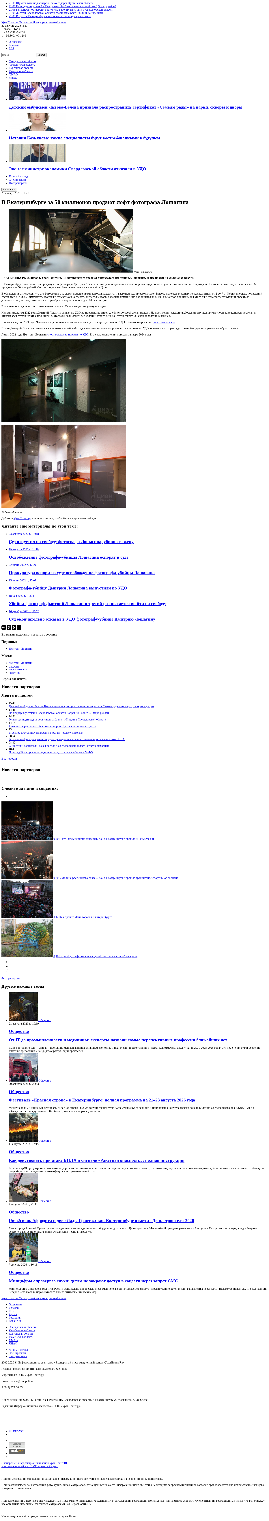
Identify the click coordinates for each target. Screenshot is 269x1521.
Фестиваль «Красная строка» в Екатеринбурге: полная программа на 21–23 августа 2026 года (102, 1100)
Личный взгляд (18, 176)
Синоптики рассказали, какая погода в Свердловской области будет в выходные (59, 745)
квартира (14, 672)
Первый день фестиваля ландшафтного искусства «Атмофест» (98, 956)
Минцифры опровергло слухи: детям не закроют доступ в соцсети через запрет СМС (93, 1281)
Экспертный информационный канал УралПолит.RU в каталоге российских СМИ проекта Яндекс (34, 1464)
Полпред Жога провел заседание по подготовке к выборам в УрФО (51, 752)
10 (57, 956)
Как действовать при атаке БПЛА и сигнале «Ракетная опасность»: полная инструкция (96, 1160)
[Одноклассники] (9, 627)
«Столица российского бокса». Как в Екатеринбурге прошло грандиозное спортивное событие (118, 877)
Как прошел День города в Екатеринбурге (85, 917)
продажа (14, 666)
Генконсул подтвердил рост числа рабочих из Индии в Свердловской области (57, 719)
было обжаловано (164, 322)
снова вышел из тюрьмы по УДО (67, 334)
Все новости (9, 758)
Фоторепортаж (18, 183)
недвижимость (18, 669)
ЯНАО (13, 77)
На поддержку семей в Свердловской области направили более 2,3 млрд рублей (59, 712)
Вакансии (15, 1320)
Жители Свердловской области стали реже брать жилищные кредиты (52, 726)
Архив (13, 1314)
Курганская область (21, 67)
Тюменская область (21, 71)
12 (57, 917)
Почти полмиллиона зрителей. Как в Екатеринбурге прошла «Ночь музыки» (107, 838)
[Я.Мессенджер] (14, 627)
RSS (11, 48)
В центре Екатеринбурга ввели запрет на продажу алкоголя (46, 732)
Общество (44, 1020)
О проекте (15, 41)
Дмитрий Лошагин (21, 648)
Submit (41, 55)
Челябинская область (22, 64)
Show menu (9, 189)
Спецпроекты (17, 179)
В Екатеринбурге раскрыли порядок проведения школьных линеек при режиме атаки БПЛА (67, 739)
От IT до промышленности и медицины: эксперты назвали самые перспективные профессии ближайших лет (118, 1040)
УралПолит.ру (22, 518)
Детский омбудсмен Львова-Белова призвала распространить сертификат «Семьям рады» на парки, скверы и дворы (81, 706)
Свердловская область (22, 61)
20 (57, 838)
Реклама (14, 45)
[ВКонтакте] (3, 627)
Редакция (14, 1317)
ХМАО (13, 74)
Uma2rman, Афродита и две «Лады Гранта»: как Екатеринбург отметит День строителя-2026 (101, 1220)
